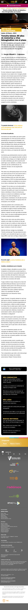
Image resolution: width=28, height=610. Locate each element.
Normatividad (3, 515)
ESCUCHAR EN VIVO (15, 5)
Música (8, 8)
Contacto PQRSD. (11, 564)
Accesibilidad (3, 556)
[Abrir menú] (2, 2)
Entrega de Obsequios (4, 531)
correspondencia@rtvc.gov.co (13, 563)
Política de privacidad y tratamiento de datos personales (10, 554)
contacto (8, 452)
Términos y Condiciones (5, 530)
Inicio (3, 8)
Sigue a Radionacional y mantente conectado (15, 369)
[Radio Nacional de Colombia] (14, 2)
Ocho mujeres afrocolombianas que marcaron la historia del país (11, 127)
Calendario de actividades (5, 525)
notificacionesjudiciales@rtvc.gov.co (7, 578)
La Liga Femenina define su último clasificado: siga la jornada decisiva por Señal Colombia (13, 380)
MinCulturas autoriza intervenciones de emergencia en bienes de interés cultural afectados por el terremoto (13, 392)
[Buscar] (26, 2)
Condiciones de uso (4, 555)
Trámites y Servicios (4, 527)
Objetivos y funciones (4, 514)
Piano (5, 443)
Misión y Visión (3, 513)
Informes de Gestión (4, 517)
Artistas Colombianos (19, 8)
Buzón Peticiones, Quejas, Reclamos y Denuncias (9, 526)
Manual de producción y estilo (6, 518)
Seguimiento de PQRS (21, 570)
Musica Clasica (15, 443)
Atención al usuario (4, 523)
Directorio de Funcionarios (5, 528)
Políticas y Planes (4, 516)
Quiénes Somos (4, 511)
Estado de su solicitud (4, 529)
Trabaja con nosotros (4, 524)
